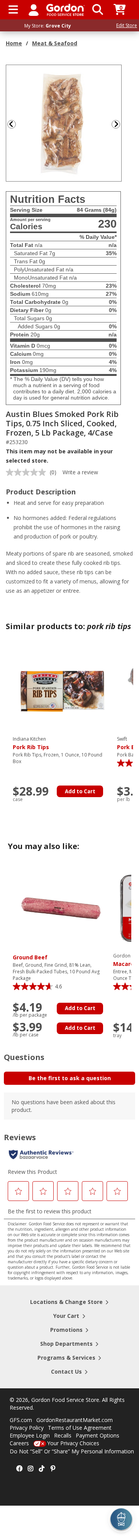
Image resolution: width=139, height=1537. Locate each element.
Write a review (80, 472)
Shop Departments (66, 1343)
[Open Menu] (13, 9)
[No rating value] (28, 472)
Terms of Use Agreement (80, 1427)
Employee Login (30, 1435)
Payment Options (97, 1435)
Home (14, 43)
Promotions (66, 1329)
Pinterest (53, 1469)
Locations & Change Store (66, 1301)
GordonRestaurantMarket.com (74, 1420)
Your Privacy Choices (73, 1443)
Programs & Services (66, 1357)
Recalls (62, 1435)
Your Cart (66, 1315)
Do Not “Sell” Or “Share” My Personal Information (72, 1451)
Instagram (30, 1469)
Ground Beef (30, 957)
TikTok (42, 1469)
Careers (19, 1443)
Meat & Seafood (54, 43)
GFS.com (21, 1420)
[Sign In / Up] (33, 9)
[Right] (119, 124)
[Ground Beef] (61, 907)
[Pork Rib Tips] (61, 691)
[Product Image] (64, 122)
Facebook (19, 1469)
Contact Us (66, 1371)
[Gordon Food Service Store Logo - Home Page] (65, 10)
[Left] (11, 124)
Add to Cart (80, 791)
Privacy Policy (27, 1427)
